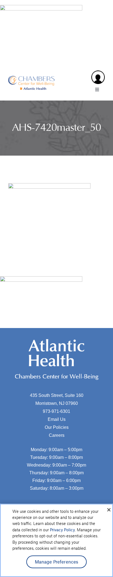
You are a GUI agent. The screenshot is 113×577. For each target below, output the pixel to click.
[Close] (109, 510)
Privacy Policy (62, 529)
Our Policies (57, 427)
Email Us (57, 419)
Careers (56, 435)
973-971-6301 (56, 411)
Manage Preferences (56, 561)
